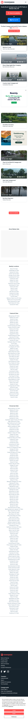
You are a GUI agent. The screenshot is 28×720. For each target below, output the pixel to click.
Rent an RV (15, 20)
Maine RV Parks (14, 480)
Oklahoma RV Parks (14, 536)
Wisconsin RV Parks (14, 606)
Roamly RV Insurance (6, 682)
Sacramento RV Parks (14, 372)
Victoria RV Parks (14, 590)
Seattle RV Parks (14, 384)
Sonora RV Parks (14, 564)
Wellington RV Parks (14, 600)
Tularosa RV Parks (14, 392)
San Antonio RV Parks (14, 374)
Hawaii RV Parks (14, 462)
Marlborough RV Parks (14, 484)
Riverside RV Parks (14, 371)
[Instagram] (8, 672)
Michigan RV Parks (14, 489)
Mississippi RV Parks (14, 494)
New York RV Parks (14, 517)
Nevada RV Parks (14, 506)
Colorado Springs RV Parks (14, 325)
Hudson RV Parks (14, 286)
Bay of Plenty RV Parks (14, 424)
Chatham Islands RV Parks (14, 432)
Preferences (14, 716)
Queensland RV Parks (14, 551)
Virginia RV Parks (14, 592)
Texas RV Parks (14, 582)
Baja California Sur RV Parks (14, 423)
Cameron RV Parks (14, 272)
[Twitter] (5, 672)
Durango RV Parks (14, 330)
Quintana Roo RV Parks (14, 554)
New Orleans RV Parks (14, 355)
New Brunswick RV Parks (14, 507)
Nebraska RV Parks (14, 502)
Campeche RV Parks (14, 429)
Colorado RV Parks (14, 442)
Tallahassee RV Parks (14, 389)
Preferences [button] (10, 706)
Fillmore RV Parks (14, 332)
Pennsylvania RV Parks (14, 543)
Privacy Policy (4, 660)
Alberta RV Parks (14, 413)
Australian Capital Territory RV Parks (14, 419)
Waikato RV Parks (14, 595)
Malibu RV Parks (14, 348)
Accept (14, 710)
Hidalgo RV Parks (14, 465)
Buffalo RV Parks (14, 322)
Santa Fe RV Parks (14, 382)
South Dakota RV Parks (14, 569)
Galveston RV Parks (14, 337)
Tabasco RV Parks (14, 572)
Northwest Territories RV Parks (14, 527)
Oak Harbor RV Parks (14, 356)
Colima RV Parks (14, 441)
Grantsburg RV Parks (14, 285)
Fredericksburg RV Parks (14, 335)
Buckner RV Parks (14, 320)
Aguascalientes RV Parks (14, 408)
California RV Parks (14, 428)
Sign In (2, 680)
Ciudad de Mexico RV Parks (14, 437)
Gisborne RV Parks (14, 457)
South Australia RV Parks (14, 566)
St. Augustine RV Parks (14, 385)
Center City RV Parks (14, 273)
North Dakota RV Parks (14, 520)
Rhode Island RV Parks (14, 556)
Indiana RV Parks (14, 470)
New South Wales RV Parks (14, 515)
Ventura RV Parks (14, 395)
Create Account (4, 678)
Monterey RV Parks (14, 350)
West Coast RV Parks (14, 601)
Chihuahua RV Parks (14, 436)
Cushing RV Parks (14, 278)
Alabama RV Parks (14, 410)
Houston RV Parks (14, 340)
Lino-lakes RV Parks (14, 295)
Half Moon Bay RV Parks (14, 338)
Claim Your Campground (6, 691)
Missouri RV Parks (14, 496)
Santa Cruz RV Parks (14, 381)
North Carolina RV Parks (14, 519)
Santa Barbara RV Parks (14, 379)
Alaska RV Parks (14, 411)
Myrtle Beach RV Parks (14, 351)
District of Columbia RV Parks (14, 447)
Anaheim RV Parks (14, 317)
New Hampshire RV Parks (14, 510)
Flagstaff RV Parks (14, 333)
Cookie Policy (4, 661)
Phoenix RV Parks (14, 366)
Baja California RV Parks (14, 421)
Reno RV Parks (14, 369)
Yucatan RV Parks (14, 610)
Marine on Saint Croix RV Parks (14, 298)
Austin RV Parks (14, 319)
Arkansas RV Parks (14, 416)
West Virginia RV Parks (14, 605)
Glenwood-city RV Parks (14, 283)
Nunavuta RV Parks (14, 532)
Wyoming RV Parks (14, 608)
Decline (14, 713)
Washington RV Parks (14, 598)
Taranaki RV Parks (14, 575)
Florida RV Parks (14, 454)
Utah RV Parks (14, 585)
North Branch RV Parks (14, 303)
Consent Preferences (6, 667)
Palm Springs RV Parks (14, 361)
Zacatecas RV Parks (14, 613)
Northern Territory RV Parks (14, 523)
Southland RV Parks (14, 571)
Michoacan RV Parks (14, 491)
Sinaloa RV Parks (14, 562)
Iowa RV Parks (14, 471)
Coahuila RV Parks (14, 439)
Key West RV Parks (14, 345)
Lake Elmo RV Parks (14, 291)
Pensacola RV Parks (14, 364)
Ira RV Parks (14, 343)
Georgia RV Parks (14, 455)
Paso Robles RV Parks (14, 363)
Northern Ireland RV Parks (14, 522)
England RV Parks (14, 450)
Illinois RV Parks (14, 468)
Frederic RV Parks (14, 282)
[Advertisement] (14, 634)
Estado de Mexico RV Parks (14, 452)
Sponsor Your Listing (14, 31)
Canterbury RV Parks (14, 431)
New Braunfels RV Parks (14, 353)
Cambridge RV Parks (14, 270)
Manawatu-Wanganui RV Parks (14, 481)
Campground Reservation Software (9, 693)
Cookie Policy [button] (5, 705)
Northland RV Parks (14, 525)
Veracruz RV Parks (14, 587)
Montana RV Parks (14, 497)
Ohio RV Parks (14, 535)
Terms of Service (5, 658)
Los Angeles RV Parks (14, 346)
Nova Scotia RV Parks (14, 528)
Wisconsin (15, 28)
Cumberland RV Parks (14, 277)
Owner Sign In (4, 689)
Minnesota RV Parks (14, 493)
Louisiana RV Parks (14, 478)
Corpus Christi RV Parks (14, 327)
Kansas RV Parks (14, 475)
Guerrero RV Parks (14, 460)
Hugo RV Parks (14, 288)
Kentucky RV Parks (14, 476)
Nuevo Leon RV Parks (14, 530)
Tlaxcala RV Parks (14, 584)
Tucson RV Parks (14, 390)
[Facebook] (2, 672)
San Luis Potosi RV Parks (14, 558)
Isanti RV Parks (14, 290)
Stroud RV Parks (14, 387)
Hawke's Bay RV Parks (14, 463)
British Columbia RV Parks (14, 426)
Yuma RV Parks (14, 397)
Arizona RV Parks (14, 415)
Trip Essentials (4, 684)
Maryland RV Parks (14, 486)
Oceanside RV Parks (14, 358)
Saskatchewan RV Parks (14, 559)
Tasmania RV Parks (14, 579)
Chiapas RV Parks (14, 434)
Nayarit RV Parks (14, 501)
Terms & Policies (5, 663)
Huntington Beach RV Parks (14, 342)
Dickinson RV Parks (14, 329)
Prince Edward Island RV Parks (14, 545)
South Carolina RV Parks (14, 567)
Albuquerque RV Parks (14, 316)
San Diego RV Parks (14, 376)
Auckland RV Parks (14, 418)
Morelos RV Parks (14, 499)
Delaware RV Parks (14, 445)
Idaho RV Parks (14, 467)
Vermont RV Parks (14, 588)
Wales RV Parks (14, 597)
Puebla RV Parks (14, 546)
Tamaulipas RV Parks (14, 574)
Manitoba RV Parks (14, 483)
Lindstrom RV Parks (14, 293)
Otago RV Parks (14, 541)
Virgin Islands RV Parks (14, 593)
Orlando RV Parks (14, 359)
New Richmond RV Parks (14, 301)
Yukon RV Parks (14, 611)
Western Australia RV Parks (14, 603)
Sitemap (3, 665)
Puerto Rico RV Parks (14, 548)
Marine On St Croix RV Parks (14, 299)
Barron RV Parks (14, 269)
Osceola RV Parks (14, 304)
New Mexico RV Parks (14, 514)
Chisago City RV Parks (14, 275)
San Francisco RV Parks (14, 377)
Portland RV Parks (14, 368)
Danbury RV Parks (14, 280)
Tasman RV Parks (14, 577)
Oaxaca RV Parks (14, 533)
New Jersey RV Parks (14, 512)
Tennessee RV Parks (14, 580)
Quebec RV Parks (14, 549)
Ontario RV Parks (14, 538)
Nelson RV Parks (14, 504)
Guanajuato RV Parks (14, 458)
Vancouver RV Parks (14, 394)
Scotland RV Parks (14, 561)
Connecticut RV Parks (14, 444)
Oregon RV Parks (14, 540)
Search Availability (15, 13)
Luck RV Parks (14, 296)
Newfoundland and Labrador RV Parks (14, 509)
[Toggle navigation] (25, 2)
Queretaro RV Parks (14, 553)
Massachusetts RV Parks (14, 488)
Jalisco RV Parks (14, 473)
